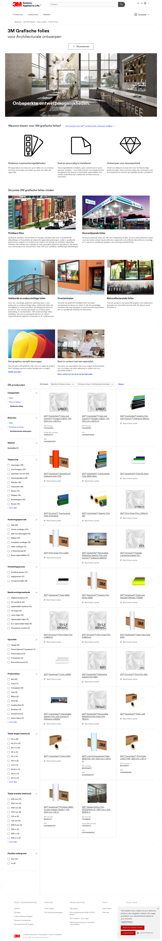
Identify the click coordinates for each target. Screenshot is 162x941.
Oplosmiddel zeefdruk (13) (21, 607)
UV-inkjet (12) (16, 611)
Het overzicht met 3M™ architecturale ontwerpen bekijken (89, 126)
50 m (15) (14, 739)
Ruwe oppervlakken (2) (20, 555)
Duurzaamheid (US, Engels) (23, 924)
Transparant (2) (17, 658)
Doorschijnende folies (93, 233)
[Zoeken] (121, 4)
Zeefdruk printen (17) (19, 572)
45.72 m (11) (16, 744)
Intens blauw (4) (17, 718)
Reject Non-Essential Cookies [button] (132, 927)
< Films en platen (14, 402)
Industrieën (33, 15)
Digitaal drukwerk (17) (19, 598)
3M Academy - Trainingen (79, 918)
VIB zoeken (74, 908)
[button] (145, 933)
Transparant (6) (17, 688)
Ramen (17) (15, 491)
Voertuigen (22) (17, 465)
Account (142, 15)
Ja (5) (13, 863)
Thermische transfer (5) (20, 628)
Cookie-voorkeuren (55, 934)
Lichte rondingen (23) (19, 529)
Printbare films (16, 233)
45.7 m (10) (15, 748)
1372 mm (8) (16, 812)
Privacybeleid (42, 934)
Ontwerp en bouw (61, 384)
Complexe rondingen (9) (20, 542)
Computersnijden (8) (19, 581)
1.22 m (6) (15, 816)
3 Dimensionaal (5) (18, 551)
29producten (82, 47)
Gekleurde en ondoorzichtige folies (26, 298)
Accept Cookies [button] (128, 933)
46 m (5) (14, 752)
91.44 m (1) (15, 769)
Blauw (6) (14, 697)
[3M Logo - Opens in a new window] (27, 4)
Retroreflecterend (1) (19, 662)
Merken (46, 15)
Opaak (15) (15, 645)
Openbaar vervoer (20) (20, 474)
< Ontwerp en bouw (16, 427)
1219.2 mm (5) (16, 825)
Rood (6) (14, 701)
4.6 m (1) (14, 765)
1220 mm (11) (16, 804)
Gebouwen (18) (17, 487)
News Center (49, 908)
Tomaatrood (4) (17, 714)
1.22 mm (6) (15, 821)
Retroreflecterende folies (120, 298)
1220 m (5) (15, 834)
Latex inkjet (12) (17, 615)
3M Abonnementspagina (53, 912)
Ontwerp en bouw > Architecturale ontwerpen (94, 384)
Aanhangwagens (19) (19, 478)
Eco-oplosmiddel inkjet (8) (21, 624)
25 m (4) (14, 756)
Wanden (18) (16, 482)
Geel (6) (14, 692)
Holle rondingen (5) (18, 547)
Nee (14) (14, 859)
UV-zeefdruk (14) (18, 602)
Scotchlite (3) (13, 448)
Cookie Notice (127, 922)
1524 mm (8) (16, 808)
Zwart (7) (14, 684)
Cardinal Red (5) (17, 705)
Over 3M (17, 908)
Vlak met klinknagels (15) (20, 534)
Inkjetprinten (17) (17, 577)
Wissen (121, 384)
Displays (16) (16, 495)
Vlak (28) (14, 525)
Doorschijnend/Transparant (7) (23, 649)
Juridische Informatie (30, 934)
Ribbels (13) (15, 538)
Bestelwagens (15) (18, 500)
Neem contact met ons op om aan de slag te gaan (75, 374)
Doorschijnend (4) (18, 654)
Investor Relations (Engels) (23, 916)
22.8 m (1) (15, 774)
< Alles (10, 398)
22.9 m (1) (15, 778)
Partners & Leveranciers (22, 920)
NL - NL (140, 3)
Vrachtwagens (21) (18, 469)
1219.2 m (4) (16, 838)
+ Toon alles (12, 508)
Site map (106, 912)
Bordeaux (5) (16, 710)
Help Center (107, 908)
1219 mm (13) (16, 799)
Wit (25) (14, 679)
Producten (18, 15)
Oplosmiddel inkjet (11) (19, 620)
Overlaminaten (65, 298)
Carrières (17, 912)
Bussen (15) (15, 504)
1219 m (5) (15, 829)
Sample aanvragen (14, 372)
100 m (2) (14, 761)
